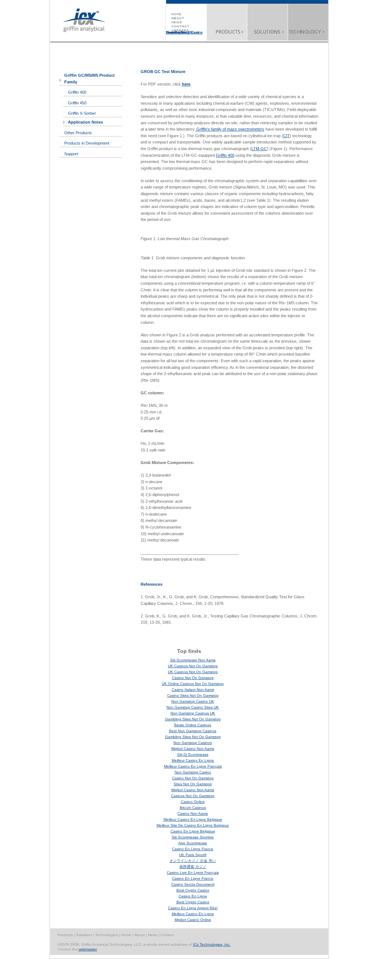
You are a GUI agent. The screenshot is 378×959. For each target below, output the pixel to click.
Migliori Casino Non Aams (192, 749)
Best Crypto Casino (192, 890)
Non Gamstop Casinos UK (193, 713)
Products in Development (86, 143)
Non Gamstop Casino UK (192, 701)
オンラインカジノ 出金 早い (192, 861)
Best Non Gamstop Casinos (192, 731)
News (153, 935)
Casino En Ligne (193, 896)
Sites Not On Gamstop (192, 784)
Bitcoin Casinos (193, 808)
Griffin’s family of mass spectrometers (229, 129)
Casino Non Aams (193, 813)
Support (71, 154)
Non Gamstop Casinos (192, 743)
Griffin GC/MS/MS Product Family (89, 78)
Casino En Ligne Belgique (193, 831)
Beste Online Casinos (192, 725)
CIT (286, 136)
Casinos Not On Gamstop (179, 32)
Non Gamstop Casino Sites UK (192, 707)
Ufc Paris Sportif (192, 855)
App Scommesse (192, 843)
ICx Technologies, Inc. (212, 944)
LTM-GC (259, 148)
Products (65, 935)
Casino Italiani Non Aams (193, 690)
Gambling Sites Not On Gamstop (193, 719)
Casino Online (193, 802)
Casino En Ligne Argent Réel (192, 908)
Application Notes (85, 122)
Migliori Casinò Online (193, 920)
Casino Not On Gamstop (193, 678)
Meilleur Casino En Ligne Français (193, 766)
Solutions (84, 935)
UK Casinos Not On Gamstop (193, 666)
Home (126, 935)
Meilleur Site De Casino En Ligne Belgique (193, 825)
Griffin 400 (77, 92)
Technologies (107, 935)
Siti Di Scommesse (193, 754)
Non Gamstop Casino (193, 772)
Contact (167, 935)
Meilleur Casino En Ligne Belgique (193, 819)
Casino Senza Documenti (192, 884)
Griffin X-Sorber (82, 113)
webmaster (88, 949)
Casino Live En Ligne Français (193, 872)
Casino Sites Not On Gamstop (193, 695)
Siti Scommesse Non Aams (193, 660)
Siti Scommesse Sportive (193, 837)
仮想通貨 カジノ (192, 867)
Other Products (78, 133)
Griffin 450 (77, 103)
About (140, 935)
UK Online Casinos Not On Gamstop (193, 684)
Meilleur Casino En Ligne (193, 760)
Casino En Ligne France (192, 849)
